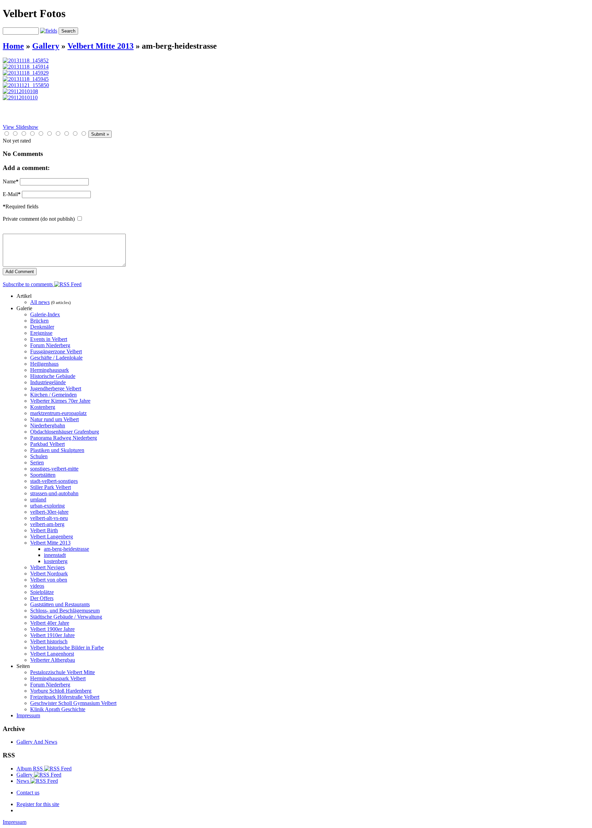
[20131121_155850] (26, 85)
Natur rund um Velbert (54, 419)
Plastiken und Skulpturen (57, 450)
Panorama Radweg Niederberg (63, 438)
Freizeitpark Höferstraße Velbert (64, 697)
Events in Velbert (48, 339)
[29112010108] (20, 91)
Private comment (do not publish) (39, 219)
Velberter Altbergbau (52, 660)
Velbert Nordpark (49, 573)
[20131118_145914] (26, 67)
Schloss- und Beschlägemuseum (65, 610)
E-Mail (12, 194)
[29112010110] (20, 97)
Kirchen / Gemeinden (53, 395)
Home (13, 45)
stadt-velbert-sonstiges (54, 481)
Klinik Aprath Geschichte (57, 709)
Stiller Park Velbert (50, 487)
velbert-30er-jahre (49, 512)
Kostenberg (42, 407)
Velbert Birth (44, 530)
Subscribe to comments (28, 284)
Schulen (39, 456)
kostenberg (55, 561)
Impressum (28, 715)
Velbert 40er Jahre (49, 623)
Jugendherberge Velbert (55, 388)
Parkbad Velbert (47, 444)
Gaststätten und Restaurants (60, 604)
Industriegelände (48, 382)
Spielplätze (42, 592)
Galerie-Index (45, 314)
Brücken (39, 321)
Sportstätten (43, 475)
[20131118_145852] (26, 60)
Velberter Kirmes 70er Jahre (60, 401)
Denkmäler (42, 327)
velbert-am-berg (47, 524)
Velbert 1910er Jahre (52, 635)
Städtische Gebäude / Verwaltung (66, 617)
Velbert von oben (48, 580)
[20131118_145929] (26, 73)
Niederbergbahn (47, 425)
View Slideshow (20, 127)
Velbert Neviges (47, 567)
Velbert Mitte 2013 (100, 45)
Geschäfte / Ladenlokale (56, 358)
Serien (37, 462)
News (23, 781)
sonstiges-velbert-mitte (54, 469)
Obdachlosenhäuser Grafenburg (64, 432)
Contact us (27, 792)
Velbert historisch (48, 641)
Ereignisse (41, 333)
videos (37, 586)
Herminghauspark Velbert (58, 678)
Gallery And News (36, 742)
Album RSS (30, 768)
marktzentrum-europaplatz (58, 413)
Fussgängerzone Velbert (56, 351)
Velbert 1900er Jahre (52, 629)
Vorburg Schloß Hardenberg (60, 691)
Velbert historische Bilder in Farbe (67, 647)
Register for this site (37, 804)
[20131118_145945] (26, 79)
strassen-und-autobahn (54, 493)
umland (38, 499)
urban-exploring (47, 506)
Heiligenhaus (44, 364)
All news (40, 302)
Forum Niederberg (50, 345)
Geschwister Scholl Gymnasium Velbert (73, 703)
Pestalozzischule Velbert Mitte (62, 672)
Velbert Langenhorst (52, 654)
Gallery (45, 45)
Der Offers (41, 598)
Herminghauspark (49, 370)
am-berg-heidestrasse (66, 549)
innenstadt (55, 555)
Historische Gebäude (52, 376)
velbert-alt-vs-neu (49, 518)
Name (10, 181)
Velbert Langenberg (51, 536)
